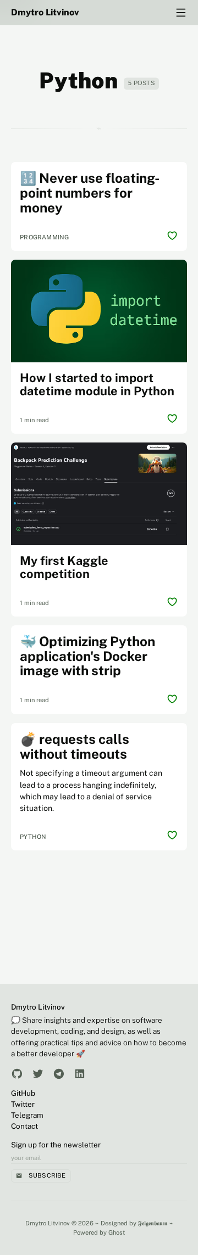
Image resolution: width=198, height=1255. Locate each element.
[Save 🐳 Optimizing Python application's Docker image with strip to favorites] (172, 699)
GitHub (23, 1093)
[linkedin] (80, 1074)
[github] (17, 1074)
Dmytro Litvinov (45, 12)
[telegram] (59, 1074)
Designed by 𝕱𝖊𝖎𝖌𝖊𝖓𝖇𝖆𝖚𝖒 (134, 1223)
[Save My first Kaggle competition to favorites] (172, 602)
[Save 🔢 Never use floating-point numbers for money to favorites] (172, 236)
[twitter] (38, 1074)
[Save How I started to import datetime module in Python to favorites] (172, 419)
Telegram (27, 1115)
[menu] (181, 13)
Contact (24, 1126)
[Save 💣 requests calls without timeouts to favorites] (172, 836)
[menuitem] (99, 1093)
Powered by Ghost (99, 1232)
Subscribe (47, 1175)
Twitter (23, 1104)
